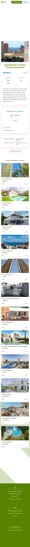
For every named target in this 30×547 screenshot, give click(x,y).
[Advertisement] (15, 23)
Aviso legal (15, 516)
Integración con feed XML (15, 499)
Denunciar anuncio (15, 151)
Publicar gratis (16, 2)
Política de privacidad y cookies (15, 510)
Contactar (15, 120)
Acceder (26, 2)
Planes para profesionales (15, 493)
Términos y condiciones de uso (15, 513)
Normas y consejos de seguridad (15, 491)
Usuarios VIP (15, 496)
